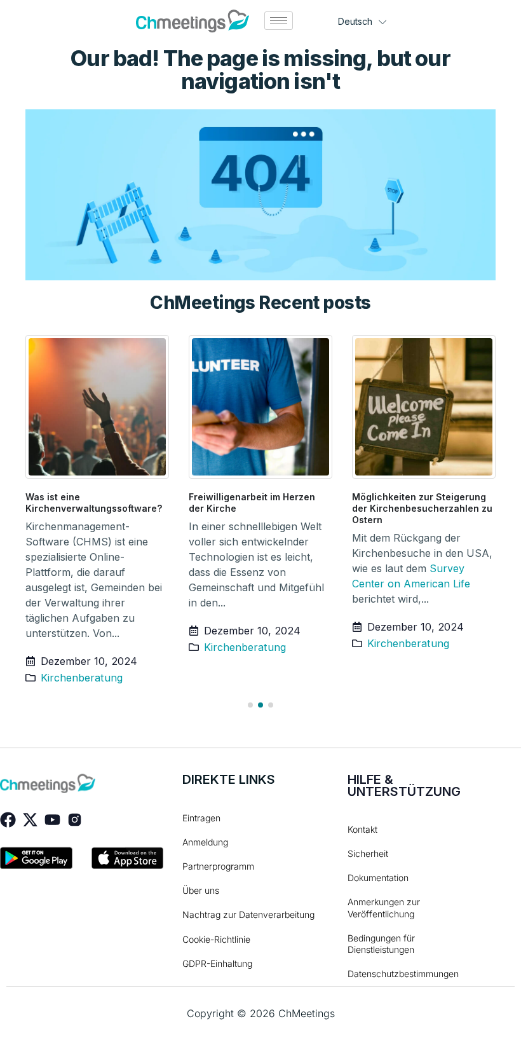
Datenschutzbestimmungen (394, 973)
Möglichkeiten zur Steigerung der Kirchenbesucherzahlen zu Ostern (422, 508)
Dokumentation (378, 877)
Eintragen (201, 817)
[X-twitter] (30, 820)
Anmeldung (205, 842)
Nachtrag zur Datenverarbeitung (248, 914)
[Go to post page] (97, 407)
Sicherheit (368, 853)
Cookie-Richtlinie (216, 939)
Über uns (200, 890)
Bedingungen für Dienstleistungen (381, 944)
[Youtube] (52, 820)
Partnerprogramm (218, 866)
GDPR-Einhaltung (217, 963)
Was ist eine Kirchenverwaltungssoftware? (93, 502)
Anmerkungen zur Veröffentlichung (384, 907)
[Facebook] (8, 820)
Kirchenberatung (82, 677)
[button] (250, 705)
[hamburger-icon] (278, 20)
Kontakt (362, 829)
